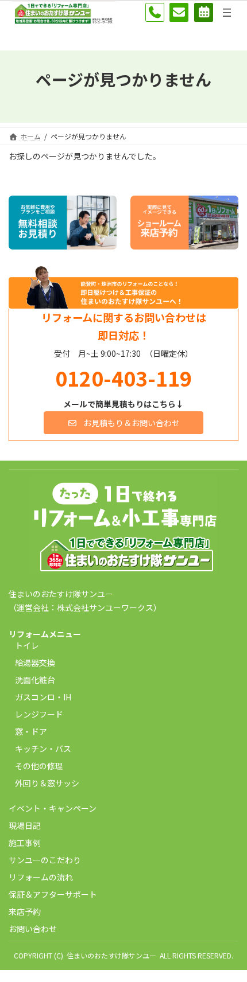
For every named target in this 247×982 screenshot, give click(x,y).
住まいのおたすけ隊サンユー (111, 955)
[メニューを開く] (227, 13)
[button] (124, 422)
